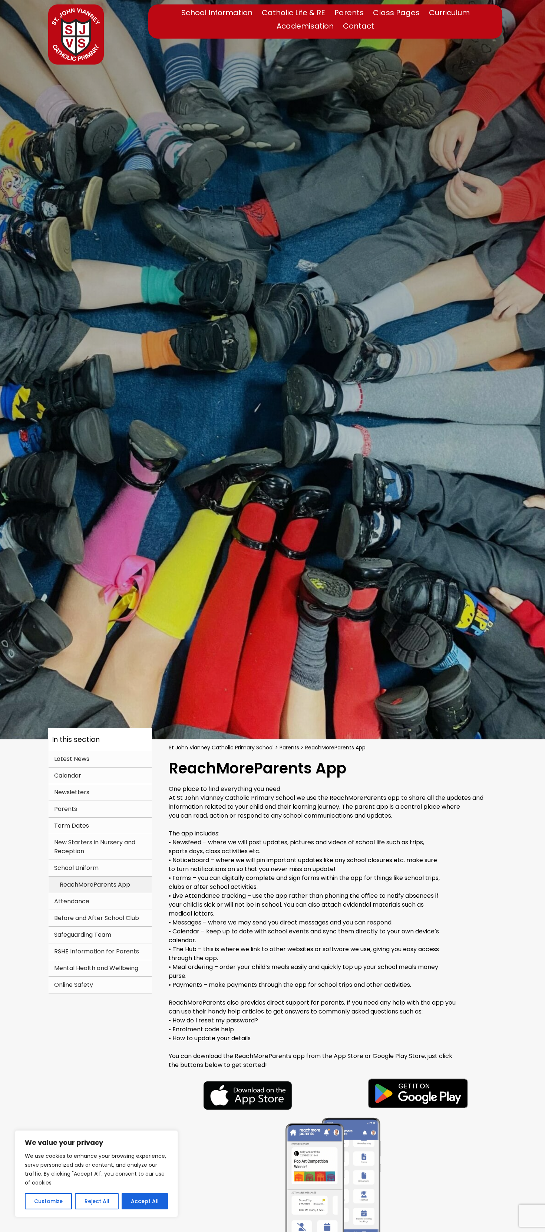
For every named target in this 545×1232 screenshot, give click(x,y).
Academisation (305, 26)
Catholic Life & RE (293, 13)
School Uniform (76, 868)
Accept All (145, 1201)
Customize (48, 1201)
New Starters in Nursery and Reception (94, 846)
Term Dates (71, 825)
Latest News (71, 759)
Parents (349, 13)
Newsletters (71, 792)
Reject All (97, 1201)
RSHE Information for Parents (96, 951)
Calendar (67, 775)
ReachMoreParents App (95, 884)
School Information (216, 13)
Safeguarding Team (82, 934)
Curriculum (449, 13)
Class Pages (396, 13)
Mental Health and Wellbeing (96, 968)
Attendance (71, 901)
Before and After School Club (96, 918)
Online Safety (73, 984)
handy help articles (236, 1011)
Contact (358, 26)
